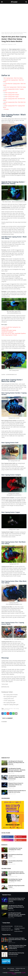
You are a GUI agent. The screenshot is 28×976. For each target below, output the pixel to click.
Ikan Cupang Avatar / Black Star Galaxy (13, 78)
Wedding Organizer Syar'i (7, 930)
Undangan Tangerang (14, 970)
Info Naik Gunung (18, 926)
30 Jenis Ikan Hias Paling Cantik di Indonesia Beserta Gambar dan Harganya (16, 900)
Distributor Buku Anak (20, 968)
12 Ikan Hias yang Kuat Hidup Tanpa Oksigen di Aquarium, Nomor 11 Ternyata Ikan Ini (17, 947)
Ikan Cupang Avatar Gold (11, 92)
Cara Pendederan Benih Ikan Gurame (15, 861)
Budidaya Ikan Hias (9, 708)
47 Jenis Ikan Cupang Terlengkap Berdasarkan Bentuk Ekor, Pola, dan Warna (17, 939)
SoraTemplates (11, 972)
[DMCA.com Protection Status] (6, 963)
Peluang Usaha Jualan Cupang (8, 330)
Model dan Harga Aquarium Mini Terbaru (16, 886)
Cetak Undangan (10, 968)
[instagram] (7, 840)
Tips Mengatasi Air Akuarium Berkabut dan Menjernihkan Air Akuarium (16, 762)
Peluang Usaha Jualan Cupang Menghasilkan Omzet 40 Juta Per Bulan (16, 873)
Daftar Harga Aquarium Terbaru (9, 335)
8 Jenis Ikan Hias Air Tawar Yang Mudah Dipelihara (13, 333)
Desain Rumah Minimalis (7, 926)
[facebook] (7, 836)
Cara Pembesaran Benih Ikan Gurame (15, 855)
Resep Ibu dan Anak (6, 928)
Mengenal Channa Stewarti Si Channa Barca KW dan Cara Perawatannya (15, 784)
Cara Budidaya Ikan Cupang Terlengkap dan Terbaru (15, 848)
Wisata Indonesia (18, 931)
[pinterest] (20, 836)
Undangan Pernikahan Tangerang (19, 928)
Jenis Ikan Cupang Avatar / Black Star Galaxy (15, 87)
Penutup (7, 109)
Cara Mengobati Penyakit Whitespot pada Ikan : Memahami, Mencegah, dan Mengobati (16, 770)
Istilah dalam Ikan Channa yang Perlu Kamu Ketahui (16, 953)
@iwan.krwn (5, 44)
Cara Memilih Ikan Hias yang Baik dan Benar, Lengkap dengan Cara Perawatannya (16, 777)
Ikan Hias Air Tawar (9, 32)
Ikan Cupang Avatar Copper (12, 96)
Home (2, 32)
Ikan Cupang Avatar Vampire (12, 94)
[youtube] (20, 840)
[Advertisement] (14, 18)
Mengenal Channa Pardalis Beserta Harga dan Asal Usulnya (17, 791)
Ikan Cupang (16, 708)
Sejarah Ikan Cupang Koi (7, 332)
